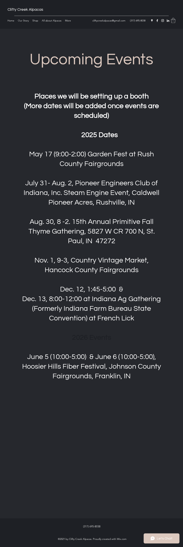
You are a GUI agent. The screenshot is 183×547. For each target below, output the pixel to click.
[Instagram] (162, 20)
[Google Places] (152, 20)
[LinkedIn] (168, 20)
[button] (173, 20)
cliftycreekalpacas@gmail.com (108, 20)
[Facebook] (157, 20)
